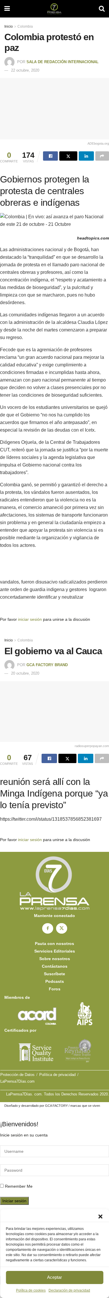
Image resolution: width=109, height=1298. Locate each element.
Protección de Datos (17, 1074)
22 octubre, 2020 (25, 70)
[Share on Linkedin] (86, 156)
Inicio (8, 26)
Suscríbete (54, 973)
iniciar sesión (30, 619)
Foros (54, 989)
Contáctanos (54, 966)
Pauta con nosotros (54, 943)
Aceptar (54, 1277)
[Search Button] (102, 8)
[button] (100, 1216)
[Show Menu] (7, 8)
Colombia (25, 26)
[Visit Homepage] (54, 9)
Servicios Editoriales (54, 951)
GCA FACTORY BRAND (47, 665)
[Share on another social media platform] (102, 156)
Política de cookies (31, 1290)
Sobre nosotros (54, 958)
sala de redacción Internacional (62, 62)
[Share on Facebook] (50, 156)
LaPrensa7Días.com (17, 1081)
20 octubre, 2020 (25, 673)
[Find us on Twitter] (61, 928)
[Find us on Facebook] (47, 928)
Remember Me (19, 1186)
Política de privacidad (57, 1074)
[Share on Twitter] (68, 156)
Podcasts (54, 981)
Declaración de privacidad (69, 1290)
